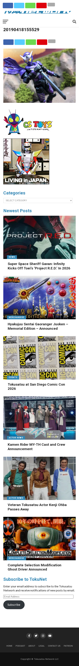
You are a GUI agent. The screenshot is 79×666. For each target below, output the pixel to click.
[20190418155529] (39, 102)
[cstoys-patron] (29, 136)
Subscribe (14, 604)
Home (9, 646)
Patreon (68, 646)
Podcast (20, 646)
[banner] (26, 183)
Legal (42, 646)
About (31, 646)
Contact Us (54, 646)
